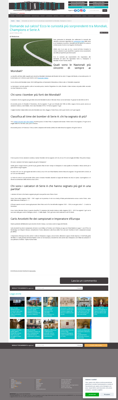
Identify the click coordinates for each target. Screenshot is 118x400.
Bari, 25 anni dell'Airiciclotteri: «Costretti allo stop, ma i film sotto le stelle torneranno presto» (16, 312)
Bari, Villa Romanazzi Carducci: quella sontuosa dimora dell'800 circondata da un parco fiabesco (33, 311)
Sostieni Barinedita (65, 383)
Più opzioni (107, 394)
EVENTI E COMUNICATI (16, 383)
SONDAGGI (38, 385)
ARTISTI (56, 16)
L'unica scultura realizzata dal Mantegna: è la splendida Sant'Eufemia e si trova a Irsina (49, 312)
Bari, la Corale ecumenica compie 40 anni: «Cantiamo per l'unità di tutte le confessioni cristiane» (33, 333)
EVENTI (62, 16)
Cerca (104, 10)
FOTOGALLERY (76, 16)
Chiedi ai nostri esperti (66, 379)
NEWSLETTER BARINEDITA (23, 288)
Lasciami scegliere (97, 390)
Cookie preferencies (41, 389)
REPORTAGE (35, 16)
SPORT (43, 16)
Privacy (37, 387)
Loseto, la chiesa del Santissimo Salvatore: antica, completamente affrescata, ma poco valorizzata (83, 334)
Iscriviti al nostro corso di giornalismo (69, 385)
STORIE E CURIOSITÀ (15, 382)
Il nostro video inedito (96, 345)
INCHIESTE (19, 16)
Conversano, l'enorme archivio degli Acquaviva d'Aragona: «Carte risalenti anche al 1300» (67, 333)
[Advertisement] (51, 143)
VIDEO (84, 16)
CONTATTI (98, 16)
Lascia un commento (84, 280)
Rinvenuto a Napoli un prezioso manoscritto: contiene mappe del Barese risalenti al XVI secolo (67, 311)
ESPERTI (68, 16)
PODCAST (91, 16)
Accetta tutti (92, 394)
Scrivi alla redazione (65, 381)
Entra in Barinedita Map (66, 387)
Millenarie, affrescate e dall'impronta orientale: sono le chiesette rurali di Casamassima (50, 333)
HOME (12, 16)
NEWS (12, 387)
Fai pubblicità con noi (66, 382)
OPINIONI (49, 16)
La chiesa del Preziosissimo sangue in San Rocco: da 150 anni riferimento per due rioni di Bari (83, 311)
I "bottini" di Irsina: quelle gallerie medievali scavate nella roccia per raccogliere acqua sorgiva (16, 334)
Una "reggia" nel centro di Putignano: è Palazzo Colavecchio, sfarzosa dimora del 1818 (100, 311)
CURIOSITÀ (27, 16)
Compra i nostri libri (65, 386)
